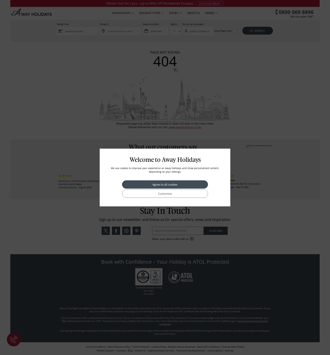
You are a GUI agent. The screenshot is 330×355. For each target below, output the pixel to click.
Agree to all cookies (165, 184)
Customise (165, 194)
